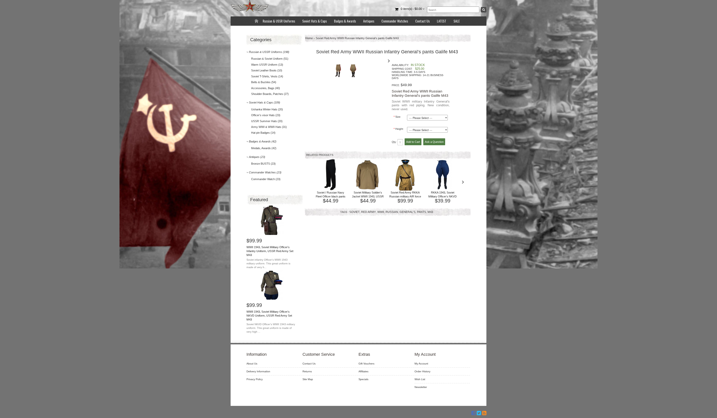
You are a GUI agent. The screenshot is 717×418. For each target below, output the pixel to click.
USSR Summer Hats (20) (267, 121)
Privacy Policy (254, 379)
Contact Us (422, 21)
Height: (399, 128)
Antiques (368, 21)
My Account (421, 363)
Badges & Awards (345, 21)
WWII (380, 211)
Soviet (354, 211)
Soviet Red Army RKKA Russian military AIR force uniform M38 (405, 196)
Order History (422, 371)
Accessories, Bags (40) (265, 88)
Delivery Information (258, 371)
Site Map (307, 379)
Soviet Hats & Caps (314, 21)
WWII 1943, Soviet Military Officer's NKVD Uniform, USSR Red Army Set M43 (269, 315)
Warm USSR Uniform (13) (267, 64)
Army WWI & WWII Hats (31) (269, 126)
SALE (457, 21)
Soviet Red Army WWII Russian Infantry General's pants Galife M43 (357, 38)
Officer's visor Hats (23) (265, 115)
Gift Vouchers (366, 363)
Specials (363, 379)
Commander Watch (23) (265, 179)
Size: (397, 116)
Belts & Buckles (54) (263, 82)
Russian (392, 211)
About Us (251, 363)
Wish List (420, 379)
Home (309, 38)
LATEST (441, 21)
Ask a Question (434, 141)
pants (421, 211)
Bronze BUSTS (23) (263, 163)
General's (407, 211)
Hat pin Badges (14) (263, 132)
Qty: (394, 141)
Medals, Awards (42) (263, 148)
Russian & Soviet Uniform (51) (269, 58)
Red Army (368, 211)
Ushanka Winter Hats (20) (267, 109)
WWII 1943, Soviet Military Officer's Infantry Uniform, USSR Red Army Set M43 (269, 251)
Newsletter (421, 387)
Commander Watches (394, 21)
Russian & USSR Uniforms (279, 21)
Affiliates (363, 371)
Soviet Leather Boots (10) (266, 70)
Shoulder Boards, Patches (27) (270, 93)
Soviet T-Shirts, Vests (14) (267, 76)
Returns (307, 371)
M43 (430, 211)
